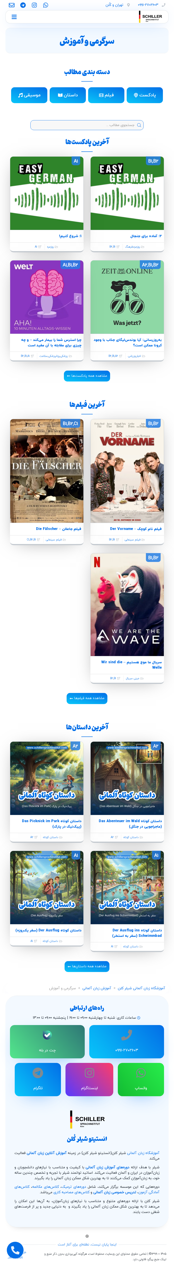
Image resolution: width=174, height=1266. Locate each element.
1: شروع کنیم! (70, 236)
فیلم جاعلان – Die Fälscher (58, 529)
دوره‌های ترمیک (74, 1186)
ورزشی (131, 356)
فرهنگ (129, 247)
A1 (36, 247)
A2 (116, 356)
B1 (114, 247)
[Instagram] (34, 5)
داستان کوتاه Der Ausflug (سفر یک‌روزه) (48, 930)
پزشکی (64, 356)
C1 (28, 540)
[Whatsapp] (45, 5)
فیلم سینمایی (132, 540)
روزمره (136, 247)
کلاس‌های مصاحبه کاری (71, 1192)
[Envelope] (11, 5)
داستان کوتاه (131, 837)
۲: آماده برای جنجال (146, 236)
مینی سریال (132, 678)
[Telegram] (23, 5)
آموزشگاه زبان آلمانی (143, 1153)
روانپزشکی (54, 356)
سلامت (43, 356)
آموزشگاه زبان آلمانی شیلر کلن (141, 988)
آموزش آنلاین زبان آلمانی (46, 1153)
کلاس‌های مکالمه (45, 1186)
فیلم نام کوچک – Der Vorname (136, 529)
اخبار (138, 356)
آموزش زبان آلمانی (96, 988)
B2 (110, 247)
